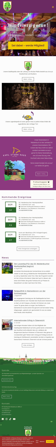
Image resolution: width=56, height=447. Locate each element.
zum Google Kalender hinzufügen (25, 210)
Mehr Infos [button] (37, 441)
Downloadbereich (6, 414)
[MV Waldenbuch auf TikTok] (11, 419)
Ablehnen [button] (42, 441)
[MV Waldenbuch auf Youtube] (15, 419)
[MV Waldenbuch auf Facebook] (3, 419)
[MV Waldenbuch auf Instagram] (7, 419)
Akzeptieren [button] (50, 441)
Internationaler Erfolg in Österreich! (29, 320)
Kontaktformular (6, 412)
